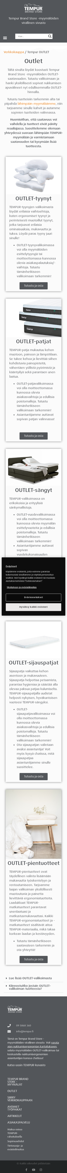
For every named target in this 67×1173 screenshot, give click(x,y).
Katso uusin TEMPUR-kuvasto (26, 1065)
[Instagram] (40, 1169)
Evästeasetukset (33, 597)
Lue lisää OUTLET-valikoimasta (30, 978)
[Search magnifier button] (49, 36)
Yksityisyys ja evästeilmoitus (22, 587)
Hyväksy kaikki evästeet (33, 607)
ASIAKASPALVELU (18, 1122)
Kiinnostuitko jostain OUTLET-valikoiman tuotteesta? (30, 987)
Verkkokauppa (14, 52)
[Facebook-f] (26, 1169)
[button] (5, 38)
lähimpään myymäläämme (37, 104)
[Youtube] (33, 1169)
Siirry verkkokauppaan (19, 1099)
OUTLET (12, 1091)
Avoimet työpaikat (14, 1108)
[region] (33, 586)
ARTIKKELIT (14, 1116)
